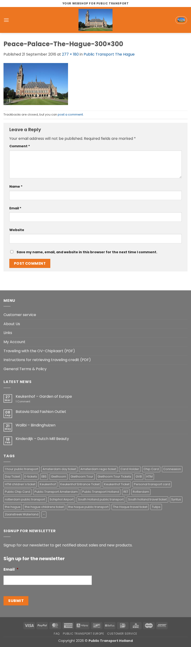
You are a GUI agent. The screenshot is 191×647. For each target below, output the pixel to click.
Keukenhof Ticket (117, 484)
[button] (6, 20)
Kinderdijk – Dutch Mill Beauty (42, 438)
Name (16, 186)
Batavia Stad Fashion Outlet (41, 411)
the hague (12, 507)
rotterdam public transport (25, 499)
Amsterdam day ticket (59, 469)
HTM (149, 476)
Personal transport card (152, 484)
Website (16, 230)
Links (7, 332)
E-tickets (30, 476)
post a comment (70, 114)
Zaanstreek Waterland (21, 514)
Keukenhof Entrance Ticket (80, 484)
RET (125, 492)
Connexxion (172, 469)
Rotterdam (141, 492)
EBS (44, 476)
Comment (19, 146)
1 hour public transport (21, 469)
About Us (11, 324)
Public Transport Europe (83, 634)
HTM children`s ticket (20, 484)
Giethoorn (58, 476)
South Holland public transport (101, 499)
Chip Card (151, 469)
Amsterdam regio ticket (98, 469)
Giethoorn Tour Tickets (114, 476)
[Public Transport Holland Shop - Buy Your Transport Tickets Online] (95, 20)
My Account (14, 342)
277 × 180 (70, 54)
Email (15, 208)
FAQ (57, 634)
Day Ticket (12, 476)
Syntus (176, 499)
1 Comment (30, 401)
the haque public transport (88, 507)
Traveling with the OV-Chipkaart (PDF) (39, 351)
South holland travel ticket (147, 499)
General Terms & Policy (25, 369)
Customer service (19, 314)
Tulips (156, 507)
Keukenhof (48, 484)
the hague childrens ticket (44, 507)
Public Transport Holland (100, 492)
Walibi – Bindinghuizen (35, 425)
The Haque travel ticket (130, 507)
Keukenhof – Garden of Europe (44, 396)
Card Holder (129, 469)
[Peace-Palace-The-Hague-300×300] (35, 83)
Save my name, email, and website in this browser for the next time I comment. (87, 252)
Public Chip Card (17, 492)
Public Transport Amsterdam (56, 492)
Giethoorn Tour (82, 476)
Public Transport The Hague (109, 54)
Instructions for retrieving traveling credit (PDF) (47, 359)
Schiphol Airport (62, 499)
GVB (139, 476)
